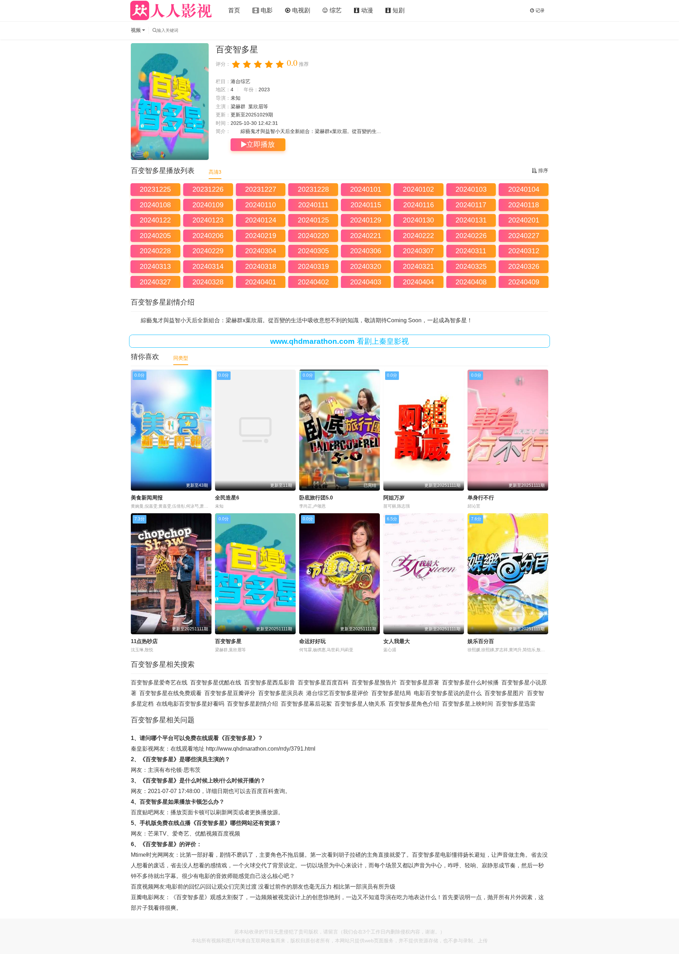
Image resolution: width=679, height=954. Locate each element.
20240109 (208, 205)
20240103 (471, 189)
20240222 (418, 235)
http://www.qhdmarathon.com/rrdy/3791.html (260, 749)
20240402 (313, 282)
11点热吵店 (144, 641)
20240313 (155, 266)
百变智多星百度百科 (323, 683)
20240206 (208, 235)
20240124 (260, 220)
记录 (539, 10)
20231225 (155, 189)
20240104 (523, 189)
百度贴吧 (142, 812)
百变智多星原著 (419, 683)
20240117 (470, 205)
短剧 (398, 10)
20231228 (313, 189)
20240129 (365, 220)
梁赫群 (238, 106)
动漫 (366, 10)
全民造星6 (227, 498)
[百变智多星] (170, 101)
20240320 (365, 266)
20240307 (418, 251)
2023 (264, 89)
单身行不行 (481, 498)
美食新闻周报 (147, 498)
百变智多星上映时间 (467, 704)
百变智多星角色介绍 (413, 704)
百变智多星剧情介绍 (252, 704)
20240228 (155, 251)
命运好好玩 (312, 641)
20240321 (418, 266)
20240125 (313, 220)
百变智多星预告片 (374, 683)
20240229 (208, 251)
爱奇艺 (180, 834)
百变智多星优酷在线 (215, 683)
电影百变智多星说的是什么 (448, 693)
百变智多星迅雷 (515, 704)
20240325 (471, 266)
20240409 (523, 282)
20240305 (313, 251)
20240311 (470, 251)
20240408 (471, 282)
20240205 (155, 235)
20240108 (155, 205)
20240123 (208, 220)
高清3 (215, 172)
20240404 (418, 282)
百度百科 (262, 791)
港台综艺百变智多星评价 (337, 693)
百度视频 (228, 834)
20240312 (523, 251)
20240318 (260, 266)
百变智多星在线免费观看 (170, 693)
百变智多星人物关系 (360, 704)
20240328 (208, 282)
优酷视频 (206, 834)
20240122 (155, 220)
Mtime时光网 (147, 855)
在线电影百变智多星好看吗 (190, 704)
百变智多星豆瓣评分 (229, 693)
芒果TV (157, 834)
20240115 (365, 205)
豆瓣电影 (142, 897)
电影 (266, 10)
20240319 (313, 266)
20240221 (365, 235)
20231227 (260, 189)
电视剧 (300, 10)
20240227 (523, 235)
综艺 (335, 10)
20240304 (260, 251)
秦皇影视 (142, 749)
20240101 (365, 189)
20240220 (313, 235)
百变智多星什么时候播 (470, 683)
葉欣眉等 (258, 106)
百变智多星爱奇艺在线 (159, 683)
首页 (234, 10)
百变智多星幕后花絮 (306, 704)
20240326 (523, 266)
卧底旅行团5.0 (316, 498)
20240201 (523, 220)
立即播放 (260, 144)
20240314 (208, 266)
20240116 (418, 205)
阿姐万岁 (394, 498)
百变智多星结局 (391, 693)
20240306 (365, 251)
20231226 (208, 189)
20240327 (155, 282)
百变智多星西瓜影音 (269, 683)
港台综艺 (240, 81)
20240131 (471, 220)
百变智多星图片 (504, 693)
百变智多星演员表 (280, 693)
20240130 (418, 220)
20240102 (418, 189)
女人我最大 (396, 641)
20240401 (260, 282)
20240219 (260, 235)
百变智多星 (228, 641)
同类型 (180, 358)
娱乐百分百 (481, 641)
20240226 (471, 235)
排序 (542, 170)
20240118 (523, 205)
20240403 (365, 282)
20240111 (313, 205)
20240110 (260, 205)
